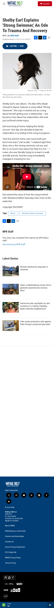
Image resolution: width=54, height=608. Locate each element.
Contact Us (9, 542)
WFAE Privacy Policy (13, 558)
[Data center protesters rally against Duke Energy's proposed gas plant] (11, 325)
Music (13, 213)
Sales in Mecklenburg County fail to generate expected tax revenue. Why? (35, 288)
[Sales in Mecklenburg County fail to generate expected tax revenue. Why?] (11, 289)
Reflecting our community (15, 531)
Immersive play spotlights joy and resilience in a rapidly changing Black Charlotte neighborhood (35, 306)
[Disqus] (27, 380)
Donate (45, 4)
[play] (3, 605)
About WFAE (10, 526)
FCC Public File (10, 552)
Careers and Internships (14, 536)
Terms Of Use (10, 563)
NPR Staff (14, 35)
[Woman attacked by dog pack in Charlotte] (11, 271)
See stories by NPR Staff (14, 244)
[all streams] (50, 605)
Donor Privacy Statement (15, 547)
